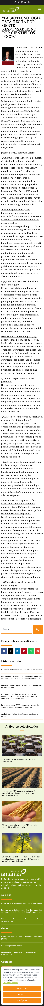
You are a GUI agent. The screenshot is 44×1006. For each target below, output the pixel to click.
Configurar (22, 1000)
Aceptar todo (22, 988)
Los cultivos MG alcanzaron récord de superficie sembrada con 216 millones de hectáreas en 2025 (21, 677)
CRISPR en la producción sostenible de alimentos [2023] (21, 938)
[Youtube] (25, 2)
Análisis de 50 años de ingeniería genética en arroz (19, 715)
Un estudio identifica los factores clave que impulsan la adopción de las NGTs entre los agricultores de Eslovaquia (19, 696)
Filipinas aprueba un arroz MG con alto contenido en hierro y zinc (22, 686)
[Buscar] (38, 629)
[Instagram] (28, 2)
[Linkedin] (22, 2)
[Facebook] (15, 2)
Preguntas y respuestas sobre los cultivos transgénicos (18, 953)
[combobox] (16, 629)
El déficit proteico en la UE (12, 946)
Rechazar (22, 994)
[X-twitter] (18, 2)
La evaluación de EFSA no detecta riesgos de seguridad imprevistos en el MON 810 (20, 706)
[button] (40, 9)
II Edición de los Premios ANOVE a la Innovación (21, 670)
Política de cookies (10, 983)
